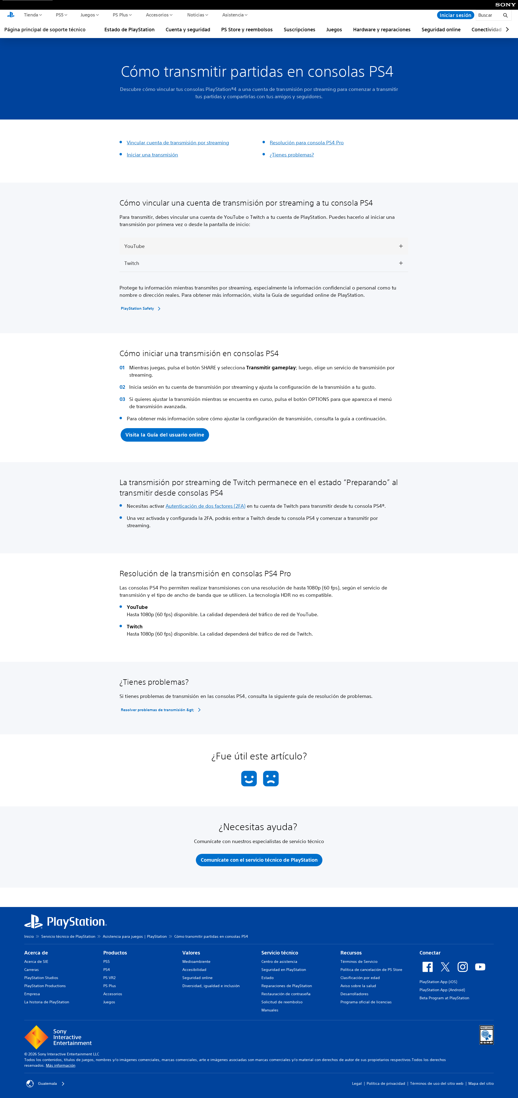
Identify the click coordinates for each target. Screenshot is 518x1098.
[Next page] (506, 29)
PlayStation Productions (45, 985)
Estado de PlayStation (129, 29)
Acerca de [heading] (36, 953)
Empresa (32, 993)
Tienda (31, 14)
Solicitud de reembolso (281, 1002)
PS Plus (120, 14)
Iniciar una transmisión (152, 155)
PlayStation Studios (41, 977)
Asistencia (233, 14)
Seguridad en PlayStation (283, 969)
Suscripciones (299, 29)
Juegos (87, 14)
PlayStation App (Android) (442, 989)
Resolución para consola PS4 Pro (307, 142)
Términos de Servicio (358, 961)
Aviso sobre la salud (358, 985)
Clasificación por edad (360, 977)
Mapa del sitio (481, 1083)
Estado (267, 977)
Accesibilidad (194, 969)
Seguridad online (441, 29)
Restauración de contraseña (286, 993)
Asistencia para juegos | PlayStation (135, 936)
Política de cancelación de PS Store (371, 969)
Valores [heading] (191, 953)
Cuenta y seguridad (188, 29)
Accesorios (157, 14)
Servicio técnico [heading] (279, 953)
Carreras (31, 969)
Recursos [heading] (351, 953)
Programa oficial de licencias (366, 1002)
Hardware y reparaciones (382, 29)
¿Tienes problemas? (292, 155)
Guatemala (47, 1083)
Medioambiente (196, 961)
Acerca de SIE (36, 961)
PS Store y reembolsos (247, 29)
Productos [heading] (115, 953)
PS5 (59, 14)
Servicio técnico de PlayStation (68, 936)
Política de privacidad (386, 1083)
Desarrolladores (354, 993)
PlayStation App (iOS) (438, 981)
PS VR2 (109, 977)
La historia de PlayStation (46, 1002)
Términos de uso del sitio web (437, 1083)
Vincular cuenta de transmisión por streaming (178, 142)
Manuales (269, 1010)
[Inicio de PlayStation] (10, 15)
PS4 (106, 969)
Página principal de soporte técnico (45, 29)
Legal (357, 1083)
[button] (165, 435)
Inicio (29, 936)
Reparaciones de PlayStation (286, 985)
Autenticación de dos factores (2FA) (206, 506)
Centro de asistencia (279, 961)
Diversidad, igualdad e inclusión (211, 985)
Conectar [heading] (430, 953)
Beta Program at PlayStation (444, 997)
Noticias (195, 14)
